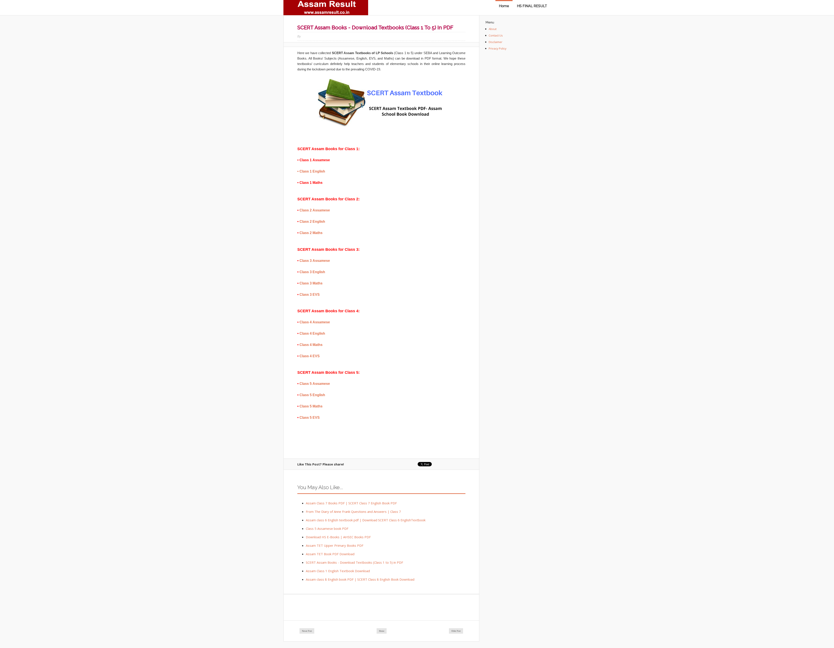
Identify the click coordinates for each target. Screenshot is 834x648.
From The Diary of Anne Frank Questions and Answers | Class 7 (353, 511)
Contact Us (496, 35)
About (492, 29)
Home (504, 6)
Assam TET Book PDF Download (330, 554)
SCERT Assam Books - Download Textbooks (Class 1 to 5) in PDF (354, 562)
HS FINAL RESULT (532, 6)
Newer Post (307, 631)
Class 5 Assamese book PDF (327, 528)
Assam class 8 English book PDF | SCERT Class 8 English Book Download (360, 579)
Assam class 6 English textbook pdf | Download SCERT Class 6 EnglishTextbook (365, 520)
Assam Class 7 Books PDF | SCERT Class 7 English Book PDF (351, 503)
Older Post (456, 631)
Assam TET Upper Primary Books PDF (334, 545)
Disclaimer (495, 42)
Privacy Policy (497, 48)
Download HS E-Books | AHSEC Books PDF (338, 537)
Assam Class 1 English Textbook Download (338, 571)
